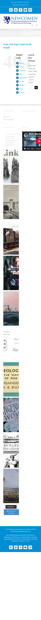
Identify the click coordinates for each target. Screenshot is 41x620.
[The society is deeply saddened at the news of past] (11, 273)
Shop (21, 89)
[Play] (25, 149)
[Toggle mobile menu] (36, 25)
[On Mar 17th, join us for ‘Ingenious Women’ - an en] (11, 415)
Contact (22, 92)
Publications (23, 78)
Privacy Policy (31, 529)
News (21, 74)
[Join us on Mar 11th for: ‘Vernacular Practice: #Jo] (11, 450)
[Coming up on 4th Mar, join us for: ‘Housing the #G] (11, 486)
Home (22, 63)
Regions (22, 85)
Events (22, 81)
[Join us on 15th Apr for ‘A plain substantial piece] (11, 308)
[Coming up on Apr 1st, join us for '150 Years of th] (11, 344)
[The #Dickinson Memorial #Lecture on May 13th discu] (11, 202)
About (22, 67)
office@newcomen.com (21, 5)
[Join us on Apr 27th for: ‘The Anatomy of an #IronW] (11, 237)
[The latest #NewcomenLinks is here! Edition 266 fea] (11, 166)
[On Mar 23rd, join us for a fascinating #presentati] (11, 379)
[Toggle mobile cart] (32, 25)
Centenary (23, 70)
